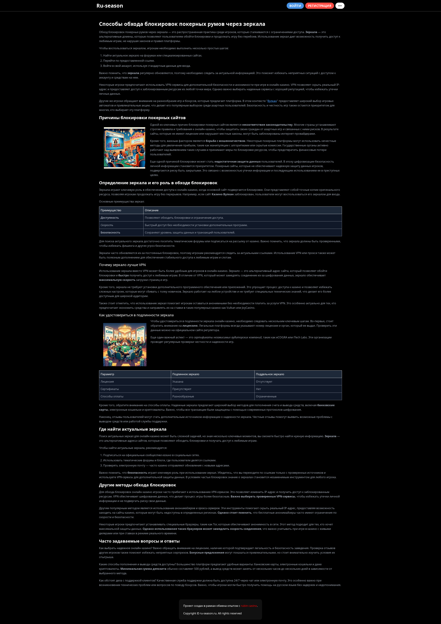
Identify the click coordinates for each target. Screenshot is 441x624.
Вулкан (272, 101)
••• (340, 6)
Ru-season (109, 5)
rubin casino (249, 606)
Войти (295, 6)
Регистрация (319, 6)
